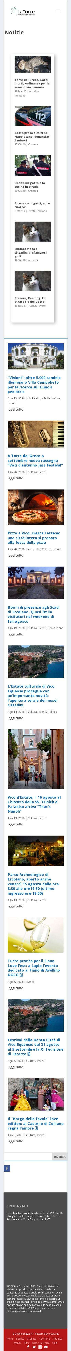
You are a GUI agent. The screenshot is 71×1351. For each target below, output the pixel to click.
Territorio (20, 95)
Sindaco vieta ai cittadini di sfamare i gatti (31, 252)
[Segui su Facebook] (7, 1168)
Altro (27, 1343)
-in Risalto (34, 398)
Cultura (33, 305)
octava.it (27, 1333)
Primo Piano (56, 628)
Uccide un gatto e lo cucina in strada (30, 185)
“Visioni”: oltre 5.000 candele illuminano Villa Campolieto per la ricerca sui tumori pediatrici (34, 384)
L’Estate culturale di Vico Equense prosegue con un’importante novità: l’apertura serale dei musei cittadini (33, 695)
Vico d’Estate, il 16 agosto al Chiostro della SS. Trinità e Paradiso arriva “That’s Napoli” (34, 804)
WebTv (17, 1343)
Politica (52, 712)
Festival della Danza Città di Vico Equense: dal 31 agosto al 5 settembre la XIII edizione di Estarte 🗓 (36, 1046)
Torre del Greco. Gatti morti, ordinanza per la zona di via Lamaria (32, 83)
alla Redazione (51, 398)
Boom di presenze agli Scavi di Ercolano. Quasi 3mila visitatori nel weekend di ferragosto (34, 614)
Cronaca (33, 144)
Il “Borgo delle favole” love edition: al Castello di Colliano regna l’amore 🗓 (36, 1123)
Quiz (54, 1343)
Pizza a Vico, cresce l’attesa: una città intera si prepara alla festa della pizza (34, 538)
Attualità (34, 91)
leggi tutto (15, 409)
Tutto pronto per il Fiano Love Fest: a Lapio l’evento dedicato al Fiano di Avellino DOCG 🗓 (34, 967)
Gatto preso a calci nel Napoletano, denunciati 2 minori (32, 136)
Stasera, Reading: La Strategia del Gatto (30, 300)
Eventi (31, 211)
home (10, 1338)
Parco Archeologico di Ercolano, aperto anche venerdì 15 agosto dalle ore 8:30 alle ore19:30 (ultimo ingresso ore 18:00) (33, 884)
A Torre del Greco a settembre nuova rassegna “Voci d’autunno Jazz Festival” (35, 460)
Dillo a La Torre (41, 1343)
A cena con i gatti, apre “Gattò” (32, 205)
